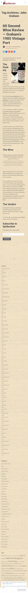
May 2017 (3, 433)
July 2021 (3, 272)
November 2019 (5, 337)
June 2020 (3, 308)
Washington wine (5, 516)
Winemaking (4, 546)
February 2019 (4, 365)
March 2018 (4, 409)
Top (14, 259)
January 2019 (4, 369)
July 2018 (3, 393)
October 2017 (4, 429)
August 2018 (4, 389)
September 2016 (5, 453)
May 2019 (3, 353)
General (3, 491)
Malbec (24, 566)
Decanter (11, 563)
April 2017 (3, 437)
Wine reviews (4, 541)
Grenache (16, 563)
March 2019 (4, 361)
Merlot (12, 568)
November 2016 (5, 445)
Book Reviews (4, 471)
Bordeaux (3, 473)
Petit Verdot (24, 570)
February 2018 (4, 413)
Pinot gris (3, 573)
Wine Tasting (4, 544)
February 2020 (4, 325)
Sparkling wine (15, 575)
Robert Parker (4, 506)
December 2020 (5, 288)
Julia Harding (19, 566)
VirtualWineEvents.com (6, 514)
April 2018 (3, 405)
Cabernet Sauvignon (14, 558)
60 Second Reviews (16, 46)
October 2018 (4, 381)
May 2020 (3, 313)
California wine (4, 561)
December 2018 (5, 373)
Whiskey (3, 519)
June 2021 (3, 276)
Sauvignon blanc (8, 575)
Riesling (20, 573)
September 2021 (5, 268)
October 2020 (4, 292)
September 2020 (5, 296)
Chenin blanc (19, 561)
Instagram (20, 563)
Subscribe (7, 238)
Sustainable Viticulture (11, 578)
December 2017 (5, 421)
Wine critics (4, 524)
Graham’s (5, 60)
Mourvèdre (17, 568)
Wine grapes (4, 526)
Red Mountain (15, 573)
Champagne (4, 478)
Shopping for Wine (5, 509)
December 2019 (5, 333)
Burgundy (3, 476)
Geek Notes (4, 489)
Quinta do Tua (15, 139)
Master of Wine (5, 568)
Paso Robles (12, 570)
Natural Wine (4, 499)
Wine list (3, 534)
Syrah (20, 578)
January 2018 (4, 417)
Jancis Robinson (7, 566)
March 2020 (4, 321)
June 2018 (3, 397)
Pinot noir (9, 573)
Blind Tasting (4, 468)
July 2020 (3, 304)
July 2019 (3, 345)
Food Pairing (4, 486)
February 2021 (4, 284)
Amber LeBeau (8, 46)
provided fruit (15, 96)
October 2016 (4, 449)
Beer (2, 466)
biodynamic (4, 555)
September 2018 (5, 385)
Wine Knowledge (5, 529)
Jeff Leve (15, 566)
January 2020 (4, 329)
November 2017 (5, 425)
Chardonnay (12, 561)
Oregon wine (4, 501)
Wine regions (4, 539)
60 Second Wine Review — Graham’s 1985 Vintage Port (14, 34)
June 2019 (3, 349)
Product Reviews (5, 504)
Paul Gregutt (17, 570)
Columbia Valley (7, 563)
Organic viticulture (5, 570)
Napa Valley (4, 496)
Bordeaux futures (10, 555)
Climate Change (5, 481)
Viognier (2, 580)
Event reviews (4, 484)
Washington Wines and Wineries (17, 580)
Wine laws (3, 531)
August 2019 (4, 341)
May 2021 (3, 280)
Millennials (3, 494)
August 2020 (4, 300)
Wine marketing (5, 536)
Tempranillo (24, 578)
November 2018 (5, 377)
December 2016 (5, 441)
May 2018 (3, 401)
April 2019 (3, 357)
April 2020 (3, 317)
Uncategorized (4, 511)
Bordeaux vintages (16, 555)
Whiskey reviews (5, 521)
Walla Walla (7, 580)
